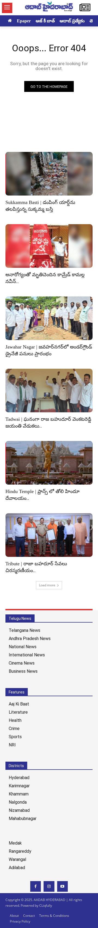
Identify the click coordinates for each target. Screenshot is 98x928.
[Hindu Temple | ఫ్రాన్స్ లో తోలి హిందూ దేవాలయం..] (49, 463)
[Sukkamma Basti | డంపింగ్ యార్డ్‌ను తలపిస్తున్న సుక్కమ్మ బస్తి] (49, 174)
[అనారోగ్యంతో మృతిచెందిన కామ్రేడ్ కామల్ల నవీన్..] (49, 246)
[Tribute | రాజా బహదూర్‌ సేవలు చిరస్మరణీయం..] (49, 535)
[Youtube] (62, 886)
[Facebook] (35, 886)
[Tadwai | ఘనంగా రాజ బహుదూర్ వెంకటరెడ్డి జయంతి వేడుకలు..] (49, 390)
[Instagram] (49, 886)
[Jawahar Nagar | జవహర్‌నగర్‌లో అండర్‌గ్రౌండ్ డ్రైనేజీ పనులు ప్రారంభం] (49, 318)
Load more (47, 585)
